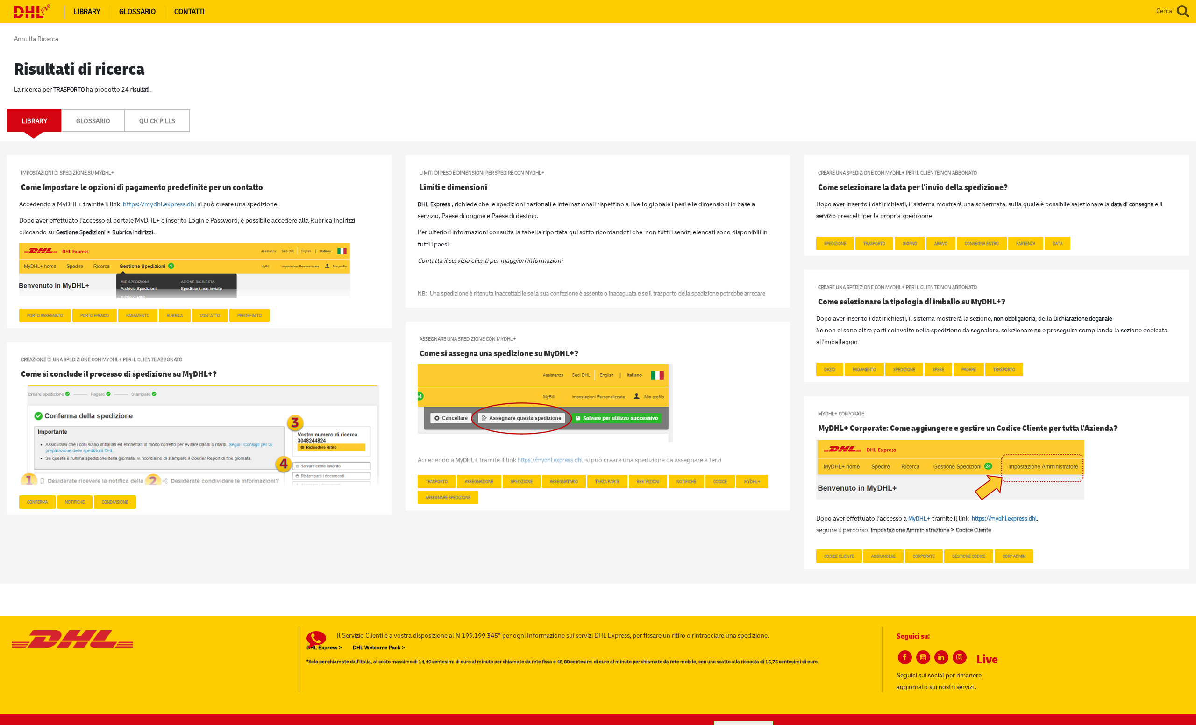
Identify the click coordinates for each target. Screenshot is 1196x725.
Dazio (829, 369)
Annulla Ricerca (36, 38)
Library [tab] (34, 120)
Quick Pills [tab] (157, 120)
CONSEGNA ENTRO (982, 243)
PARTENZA (1025, 243)
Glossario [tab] (93, 120)
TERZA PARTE (607, 481)
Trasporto (874, 243)
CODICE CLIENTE (839, 556)
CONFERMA (37, 502)
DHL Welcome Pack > (379, 647)
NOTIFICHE (686, 481)
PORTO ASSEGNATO (45, 315)
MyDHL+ (752, 481)
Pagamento (864, 369)
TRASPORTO (1004, 369)
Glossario (137, 11)
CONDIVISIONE (115, 502)
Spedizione (835, 243)
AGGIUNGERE (883, 556)
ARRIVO (940, 243)
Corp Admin (1014, 556)
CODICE (720, 481)
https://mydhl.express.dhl (159, 203)
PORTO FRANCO (94, 315)
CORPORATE (924, 556)
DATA (1057, 243)
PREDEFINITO (249, 315)
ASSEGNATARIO (564, 481)
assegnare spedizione (448, 497)
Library (87, 11)
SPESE (938, 369)
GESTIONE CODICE (968, 556)
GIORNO (910, 243)
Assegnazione (479, 481)
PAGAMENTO (138, 315)
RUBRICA (175, 315)
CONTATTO (210, 315)
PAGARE (968, 369)
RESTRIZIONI (648, 481)
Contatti (189, 11)
